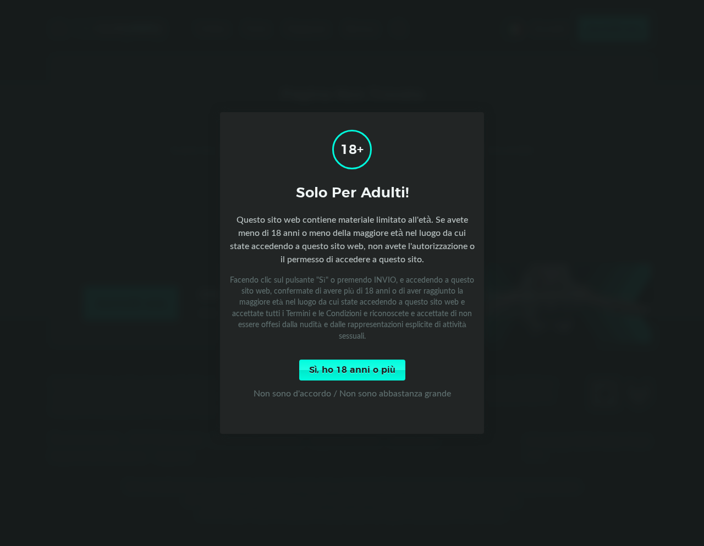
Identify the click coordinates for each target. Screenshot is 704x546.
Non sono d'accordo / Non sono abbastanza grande (352, 393)
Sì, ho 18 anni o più (352, 370)
